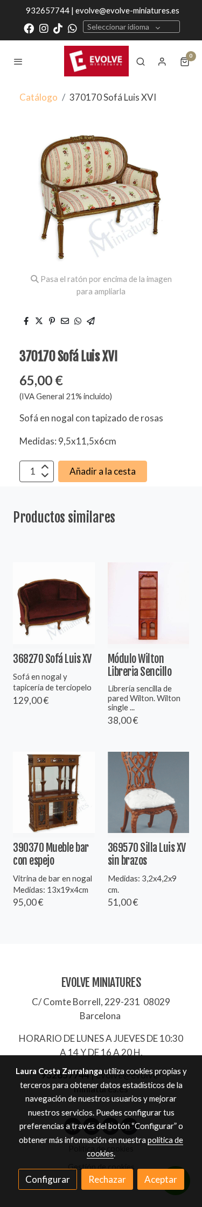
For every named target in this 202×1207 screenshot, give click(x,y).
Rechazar (107, 1179)
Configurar (47, 1179)
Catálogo (38, 97)
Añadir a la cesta (102, 471)
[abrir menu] (18, 61)
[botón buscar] (140, 61)
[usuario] (162, 61)
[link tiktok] (57, 28)
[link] (96, 61)
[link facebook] (29, 28)
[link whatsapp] (72, 28)
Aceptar (160, 1179)
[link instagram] (43, 28)
